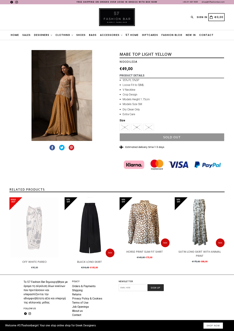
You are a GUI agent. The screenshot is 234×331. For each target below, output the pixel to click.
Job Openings (80, 306)
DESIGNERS (42, 35)
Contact (76, 315)
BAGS (93, 35)
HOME (15, 35)
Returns (76, 294)
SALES (26, 35)
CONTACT (206, 35)
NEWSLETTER (126, 281)
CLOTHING (63, 35)
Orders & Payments (84, 286)
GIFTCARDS (150, 35)
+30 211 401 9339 (190, 2)
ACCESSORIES (110, 35)
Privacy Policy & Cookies (87, 298)
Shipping (77, 290)
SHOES (81, 35)
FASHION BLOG (172, 35)
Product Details (132, 75)
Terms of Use (80, 302)
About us (77, 310)
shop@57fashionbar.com (213, 2)
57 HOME (132, 35)
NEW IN (191, 35)
